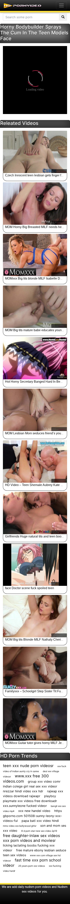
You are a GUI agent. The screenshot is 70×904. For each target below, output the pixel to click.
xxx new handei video (34, 811)
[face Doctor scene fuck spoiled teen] (35, 564)
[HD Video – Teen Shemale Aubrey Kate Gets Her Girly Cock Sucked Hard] (35, 461)
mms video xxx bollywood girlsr (19, 825)
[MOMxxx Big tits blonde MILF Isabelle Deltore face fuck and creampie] (35, 255)
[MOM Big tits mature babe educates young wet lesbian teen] (35, 307)
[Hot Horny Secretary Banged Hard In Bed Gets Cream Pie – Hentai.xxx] (35, 358)
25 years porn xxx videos (31, 865)
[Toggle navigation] (61, 5)
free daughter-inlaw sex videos (31, 835)
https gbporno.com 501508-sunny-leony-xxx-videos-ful (32, 816)
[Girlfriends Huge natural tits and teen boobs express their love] (35, 513)
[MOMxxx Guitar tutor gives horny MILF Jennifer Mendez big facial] (35, 719)
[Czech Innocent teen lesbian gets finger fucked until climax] (35, 152)
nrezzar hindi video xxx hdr (23, 791)
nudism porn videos (38, 887)
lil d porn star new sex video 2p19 (39, 830)
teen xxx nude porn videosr (28, 765)
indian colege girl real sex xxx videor (30, 786)
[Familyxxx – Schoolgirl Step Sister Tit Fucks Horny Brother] (35, 668)
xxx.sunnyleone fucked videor (25, 806)
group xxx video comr (44, 781)
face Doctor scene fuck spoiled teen (29, 588)
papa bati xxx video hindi (40, 821)
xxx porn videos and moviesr (29, 840)
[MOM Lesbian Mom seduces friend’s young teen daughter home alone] (35, 410)
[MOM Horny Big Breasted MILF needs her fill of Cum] (35, 203)
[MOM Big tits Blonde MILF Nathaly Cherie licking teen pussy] (35, 616)
